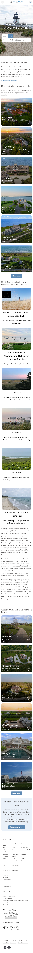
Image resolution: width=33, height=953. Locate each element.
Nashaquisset (6, 856)
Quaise (13, 858)
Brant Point (15, 844)
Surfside (5, 863)
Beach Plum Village (5, 844)
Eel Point (5, 849)
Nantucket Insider (7, 886)
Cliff (4, 847)
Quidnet (23, 858)
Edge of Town (24, 847)
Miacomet (23, 852)
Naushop (14, 856)
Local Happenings (7, 884)
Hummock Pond (25, 849)
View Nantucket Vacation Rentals (10, 80)
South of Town (15, 861)
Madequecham (15, 852)
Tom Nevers (15, 863)
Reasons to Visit (6, 877)
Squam (23, 861)
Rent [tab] (4, 36)
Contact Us (5, 902)
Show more (16, 276)
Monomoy (24, 854)
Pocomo (23, 856)
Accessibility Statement (23, 943)
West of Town (15, 865)
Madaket (5, 852)
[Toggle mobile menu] (2, 2)
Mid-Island (5, 854)
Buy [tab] (10, 36)
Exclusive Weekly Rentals (9, 896)
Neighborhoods (7, 879)
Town (22, 863)
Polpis (4, 858)
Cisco (22, 844)
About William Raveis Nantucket (11, 905)
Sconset (4, 861)
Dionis (13, 847)
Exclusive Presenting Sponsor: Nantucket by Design (15, 900)
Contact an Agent (16, 827)
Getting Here (6, 875)
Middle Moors (15, 854)
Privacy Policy (13, 943)
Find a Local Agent (7, 898)
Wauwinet (5, 865)
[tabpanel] (16, 40)
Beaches (5, 881)
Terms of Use (6, 943)
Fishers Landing (16, 849)
